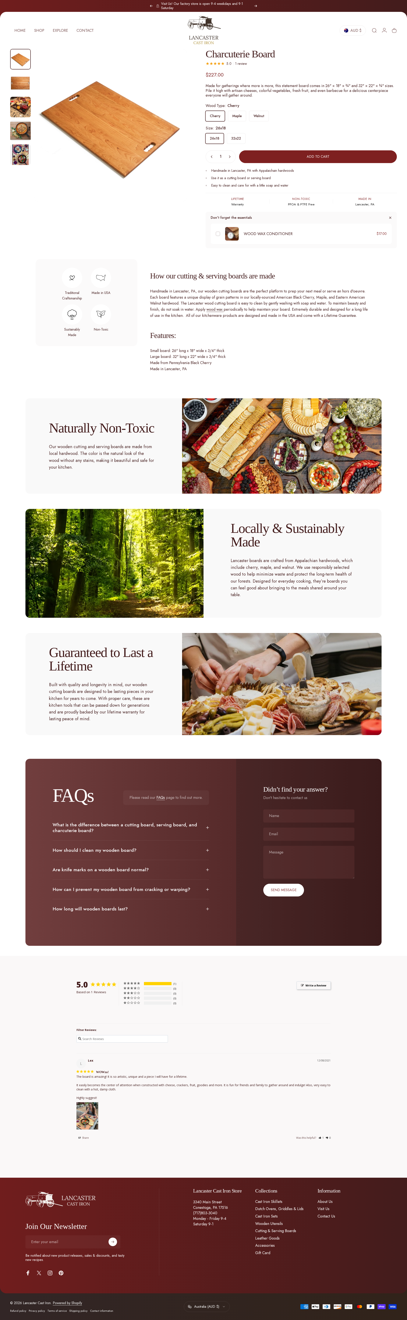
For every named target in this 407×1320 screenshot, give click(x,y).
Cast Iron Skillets (268, 1201)
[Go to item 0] (20, 59)
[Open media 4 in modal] (110, 125)
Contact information (101, 1311)
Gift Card (262, 1253)
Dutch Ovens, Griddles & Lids (279, 1208)
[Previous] (151, 6)
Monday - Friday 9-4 (209, 1218)
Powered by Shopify (67, 1303)
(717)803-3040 (205, 1213)
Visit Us (323, 1208)
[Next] (255, 6)
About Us (325, 1201)
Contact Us (326, 1216)
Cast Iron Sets (266, 1216)
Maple (237, 116)
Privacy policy (37, 1311)
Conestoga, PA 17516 (210, 1207)
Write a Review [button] (315, 985)
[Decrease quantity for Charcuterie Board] (211, 157)
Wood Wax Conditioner (268, 234)
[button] (321, 1138)
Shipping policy (78, 1311)
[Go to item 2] (20, 107)
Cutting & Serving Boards (275, 1231)
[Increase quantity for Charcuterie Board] (231, 157)
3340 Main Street (207, 1202)
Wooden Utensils (269, 1223)
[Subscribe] (113, 1242)
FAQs (160, 797)
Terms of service (57, 1311)
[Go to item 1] (20, 83)
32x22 (236, 138)
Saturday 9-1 (203, 1224)
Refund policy (18, 1311)
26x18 (214, 138)
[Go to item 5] (20, 154)
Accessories (265, 1245)
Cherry (215, 116)
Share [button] (85, 1138)
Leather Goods (267, 1238)
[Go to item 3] (20, 131)
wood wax (214, 309)
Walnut (259, 116)
